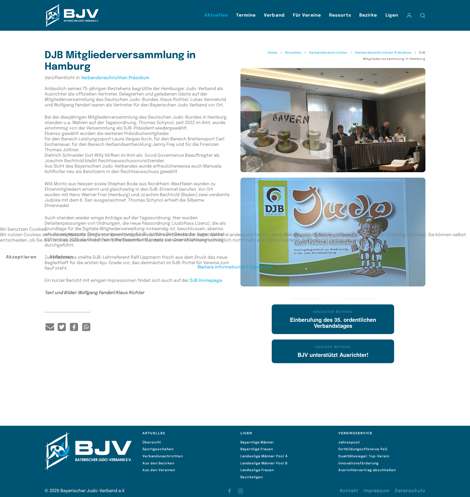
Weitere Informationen (221, 267)
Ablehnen (61, 257)
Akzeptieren (21, 257)
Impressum (261, 267)
